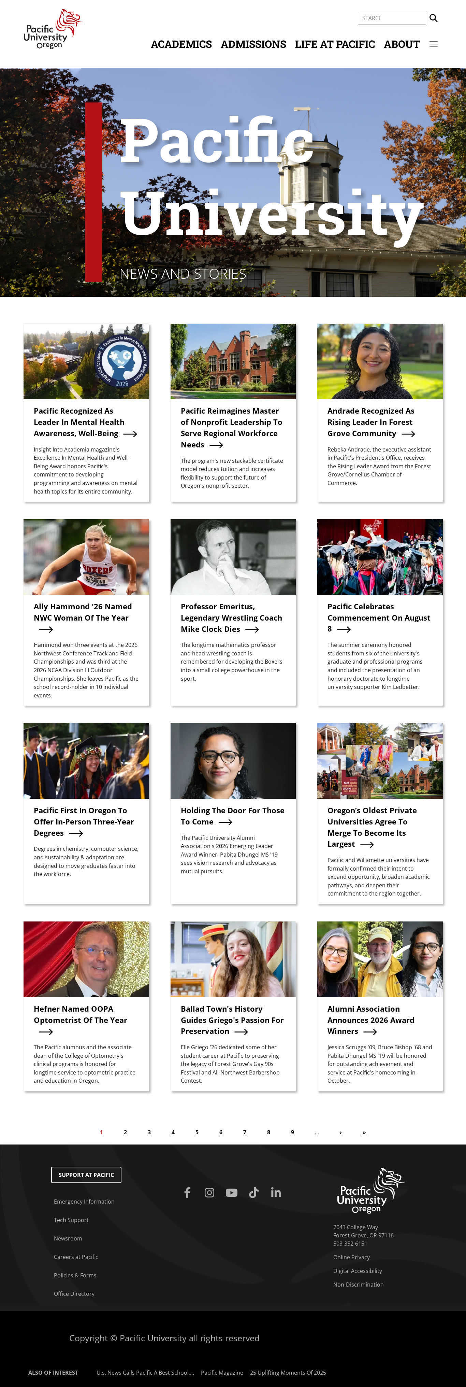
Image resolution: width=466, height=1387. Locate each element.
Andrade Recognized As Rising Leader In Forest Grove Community (370, 422)
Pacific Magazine (222, 1372)
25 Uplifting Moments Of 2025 (288, 1372)
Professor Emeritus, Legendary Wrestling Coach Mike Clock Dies (231, 617)
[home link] (371, 1190)
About (402, 44)
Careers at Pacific (76, 1257)
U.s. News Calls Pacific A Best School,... (145, 1372)
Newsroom (68, 1238)
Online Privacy (351, 1257)
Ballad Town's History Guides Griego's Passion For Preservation (232, 1020)
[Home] (53, 28)
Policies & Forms (75, 1275)
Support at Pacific (86, 1175)
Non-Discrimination (358, 1284)
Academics (181, 44)
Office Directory (74, 1294)
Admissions (253, 44)
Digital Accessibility (357, 1271)
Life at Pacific (335, 44)
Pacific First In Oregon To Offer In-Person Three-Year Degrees (84, 821)
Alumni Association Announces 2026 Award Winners (370, 1020)
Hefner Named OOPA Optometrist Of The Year (80, 1014)
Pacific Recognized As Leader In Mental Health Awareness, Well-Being (79, 422)
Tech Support (71, 1220)
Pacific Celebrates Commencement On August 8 (379, 617)
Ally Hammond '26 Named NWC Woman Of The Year (83, 612)
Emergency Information (84, 1201)
